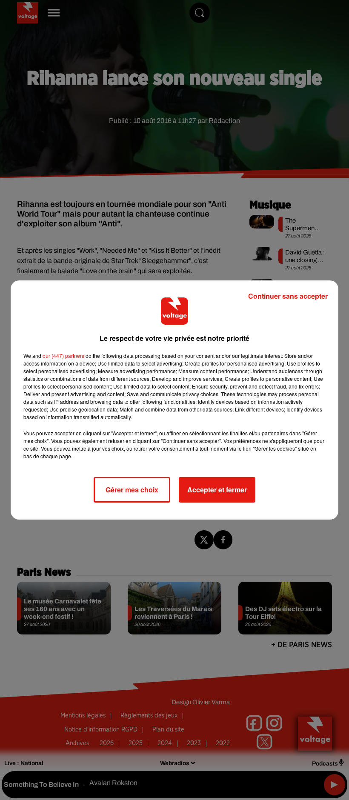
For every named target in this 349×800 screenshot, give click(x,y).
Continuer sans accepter (288, 296)
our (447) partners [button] (63, 355)
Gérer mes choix (132, 489)
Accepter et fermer (217, 489)
